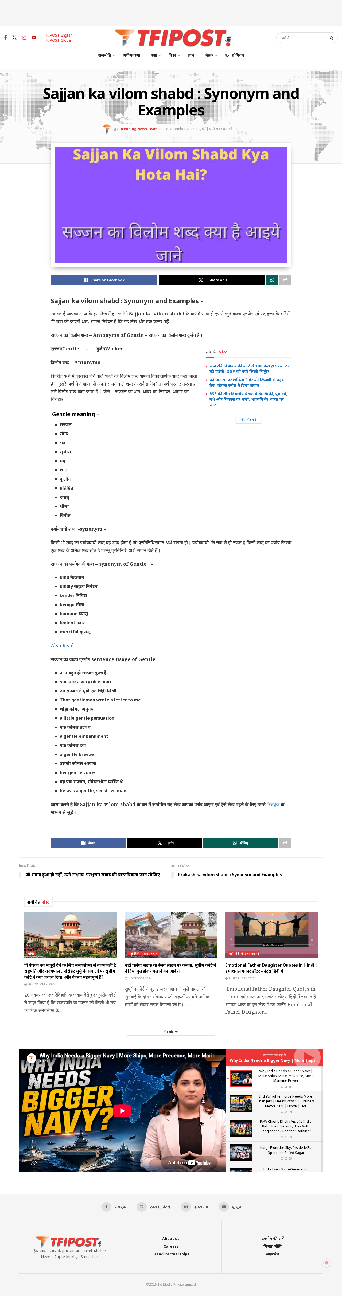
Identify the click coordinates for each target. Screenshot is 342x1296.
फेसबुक (274, 804)
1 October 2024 (139, 978)
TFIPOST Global (58, 40)
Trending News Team (138, 128)
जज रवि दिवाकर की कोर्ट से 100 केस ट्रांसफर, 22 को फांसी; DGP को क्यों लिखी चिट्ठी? (249, 368)
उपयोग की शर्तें (273, 1238)
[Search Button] (332, 37)
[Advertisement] (171, 12)
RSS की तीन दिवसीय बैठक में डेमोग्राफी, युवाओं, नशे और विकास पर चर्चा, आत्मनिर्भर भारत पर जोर (248, 399)
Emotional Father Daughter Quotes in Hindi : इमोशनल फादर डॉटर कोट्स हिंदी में (270, 968)
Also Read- (63, 645)
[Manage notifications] (326, 1263)
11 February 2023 (241, 978)
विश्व (172, 55)
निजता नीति (272, 1246)
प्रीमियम (238, 55)
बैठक (209, 55)
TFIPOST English (58, 35)
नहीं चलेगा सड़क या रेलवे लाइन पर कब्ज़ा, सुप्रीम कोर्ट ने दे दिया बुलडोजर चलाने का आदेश (170, 968)
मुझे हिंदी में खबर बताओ (215, 128)
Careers (171, 1246)
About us (171, 1238)
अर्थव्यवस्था (131, 55)
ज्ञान (191, 55)
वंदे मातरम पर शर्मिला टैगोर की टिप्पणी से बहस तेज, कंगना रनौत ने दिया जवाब (247, 382)
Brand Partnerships (170, 1253)
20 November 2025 (41, 984)
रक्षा (154, 55)
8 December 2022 (180, 128)
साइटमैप (272, 1253)
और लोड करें (248, 419)
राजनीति (104, 55)
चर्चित (31, 953)
